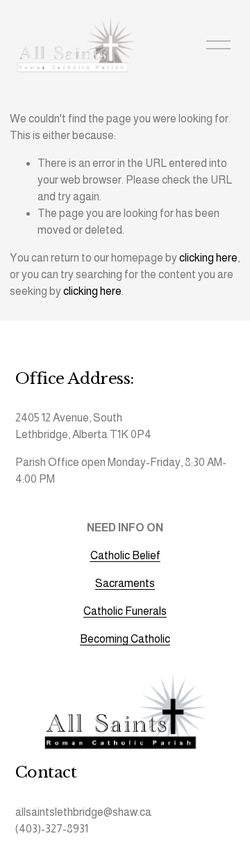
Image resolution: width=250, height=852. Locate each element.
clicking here (208, 258)
